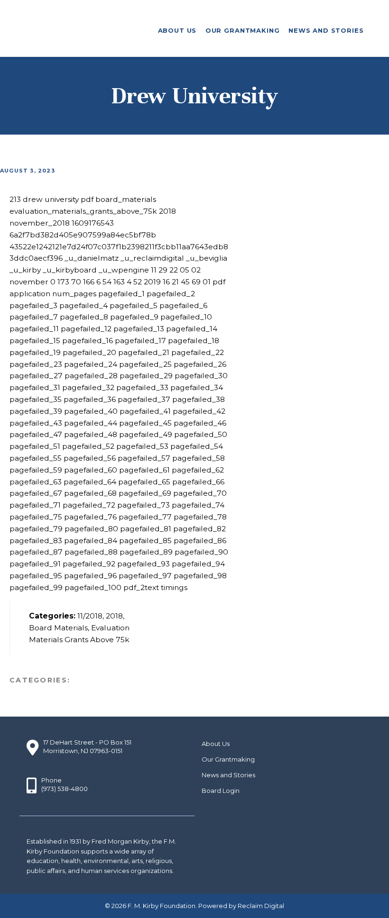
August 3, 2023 (27, 170)
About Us (216, 743)
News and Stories (228, 775)
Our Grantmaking (228, 759)
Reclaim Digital (261, 905)
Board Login (221, 790)
